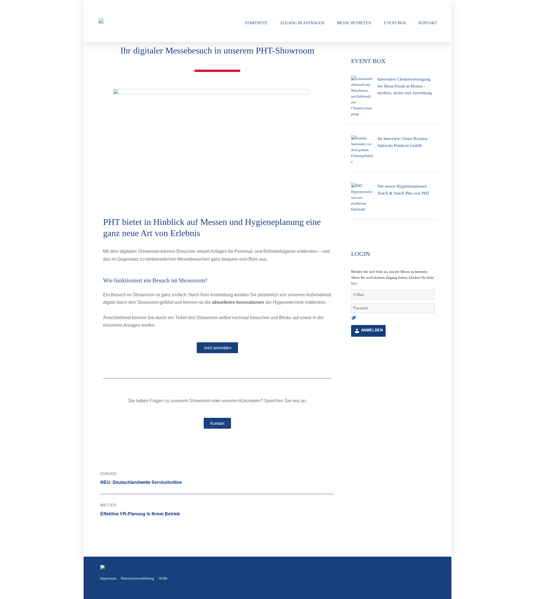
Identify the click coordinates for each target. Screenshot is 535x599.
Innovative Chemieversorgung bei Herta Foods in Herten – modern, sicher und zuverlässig (405, 86)
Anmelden (371, 330)
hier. (354, 283)
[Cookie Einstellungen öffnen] (12, 592)
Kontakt (428, 23)
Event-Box (395, 23)
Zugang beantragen (302, 23)
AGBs (163, 578)
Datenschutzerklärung (137, 578)
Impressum (108, 578)
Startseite (256, 23)
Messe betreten (354, 23)
